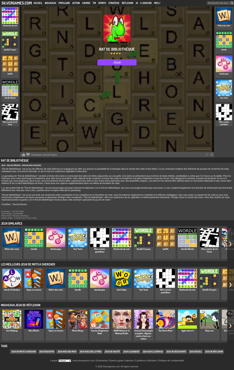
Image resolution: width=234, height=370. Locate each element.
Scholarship (101, 360)
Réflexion (127, 2)
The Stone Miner (165, 330)
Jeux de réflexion (13, 165)
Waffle (165, 249)
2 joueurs (146, 2)
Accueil (38, 2)
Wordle (34, 249)
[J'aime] (23, 154)
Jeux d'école (195, 351)
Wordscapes (55, 249)
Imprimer (129, 360)
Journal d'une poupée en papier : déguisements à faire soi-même (143, 334)
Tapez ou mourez (33, 289)
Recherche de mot (122, 249)
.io (137, 2)
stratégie (113, 2)
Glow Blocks (34, 330)
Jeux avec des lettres (90, 351)
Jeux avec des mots (66, 351)
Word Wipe (121, 289)
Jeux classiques (131, 351)
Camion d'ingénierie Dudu (99, 332)
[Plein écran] (207, 154)
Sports (102, 2)
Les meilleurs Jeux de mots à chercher (28, 264)
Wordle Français (143, 249)
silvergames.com (16, 2)
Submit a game (116, 360)
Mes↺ (157, 2)
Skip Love (209, 330)
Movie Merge (77, 330)
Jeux (3, 165)
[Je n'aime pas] (28, 154)
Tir (94, 2)
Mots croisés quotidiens (99, 250)
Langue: (54, 360)
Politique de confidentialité (171, 360)
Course (86, 2)
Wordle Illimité (187, 249)
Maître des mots (12, 249)
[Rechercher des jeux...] (232, 3)
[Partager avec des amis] (211, 154)
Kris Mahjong (12, 330)
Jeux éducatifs (46, 351)
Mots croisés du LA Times (209, 250)
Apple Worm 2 (187, 330)
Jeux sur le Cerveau (153, 351)
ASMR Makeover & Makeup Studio (122, 332)
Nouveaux (50, 2)
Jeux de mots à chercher (31, 165)
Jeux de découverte (176, 351)
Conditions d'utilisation (146, 360)
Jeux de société (112, 351)
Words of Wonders (12, 289)
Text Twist (77, 249)
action (76, 2)
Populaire (64, 2)
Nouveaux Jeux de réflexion (20, 305)
